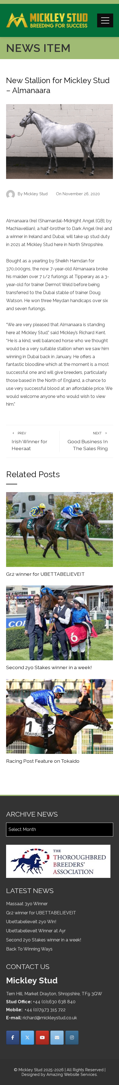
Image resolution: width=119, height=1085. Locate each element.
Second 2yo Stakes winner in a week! (49, 667)
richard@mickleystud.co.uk (50, 1017)
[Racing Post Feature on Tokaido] (59, 716)
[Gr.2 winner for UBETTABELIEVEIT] (59, 529)
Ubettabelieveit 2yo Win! (31, 921)
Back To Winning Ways (29, 949)
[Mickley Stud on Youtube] (42, 1038)
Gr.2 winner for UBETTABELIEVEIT (45, 574)
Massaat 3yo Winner (27, 903)
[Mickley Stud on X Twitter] (27, 1038)
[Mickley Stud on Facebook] (12, 1038)
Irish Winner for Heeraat (29, 441)
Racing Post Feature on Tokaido (42, 761)
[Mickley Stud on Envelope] (57, 1038)
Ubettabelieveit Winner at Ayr (36, 930)
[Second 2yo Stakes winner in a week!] (59, 622)
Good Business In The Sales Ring (88, 441)
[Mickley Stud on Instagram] (72, 1038)
